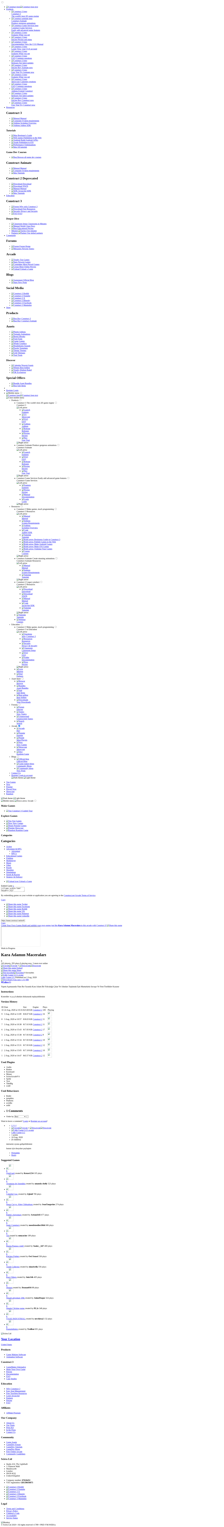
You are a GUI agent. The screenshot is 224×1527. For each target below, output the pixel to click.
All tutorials (22, 147)
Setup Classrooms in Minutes (34, 224)
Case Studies (11, 1379)
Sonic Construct (13, 1225)
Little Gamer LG (8, 977)
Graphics (23, 343)
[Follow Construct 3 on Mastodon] (21, 305)
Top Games (24, 260)
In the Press (11, 1430)
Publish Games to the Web (45, 542)
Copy (3, 900)
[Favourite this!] (12, 973)
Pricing (9, 1372)
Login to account (26, 775)
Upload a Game (26, 269)
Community (11, 235)
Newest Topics (27, 249)
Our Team (10, 1425)
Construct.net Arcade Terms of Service (79, 895)
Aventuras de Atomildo (16, 1184)
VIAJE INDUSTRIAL (16, 1319)
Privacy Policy (12, 1511)
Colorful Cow (12, 1194)
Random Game (21, 830)
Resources (10, 107)
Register (9, 390)
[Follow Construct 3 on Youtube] (20, 296)
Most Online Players (27, 267)
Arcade (14, 726)
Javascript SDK (24, 191)
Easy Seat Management (15, 1391)
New (8, 784)
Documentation (12, 1374)
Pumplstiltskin (12, 1329)
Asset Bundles (25, 383)
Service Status (12, 1518)
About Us (10, 1423)
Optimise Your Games (43, 549)
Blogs (14, 757)
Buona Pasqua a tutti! (15, 1246)
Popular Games (19, 826)
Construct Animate (37, 445)
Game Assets (11, 1442)
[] (12, 1125)
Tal (7, 1235)
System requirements (30, 121)
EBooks (21, 336)
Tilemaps (21, 353)
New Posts (22, 282)
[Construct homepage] (22, 7)
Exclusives (21, 372)
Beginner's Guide (24, 135)
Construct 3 (36, 403)
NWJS (25, 186)
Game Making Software (16, 1354)
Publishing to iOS (26, 142)
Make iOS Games (41, 546)
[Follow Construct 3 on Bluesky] (20, 300)
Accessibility (11, 1516)
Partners (9, 1398)
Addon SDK (25, 125)
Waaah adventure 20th (15, 1298)
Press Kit (10, 1427)
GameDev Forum (13, 1444)
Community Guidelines (15, 1454)
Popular (9, 787)
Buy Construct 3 (24, 318)
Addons (22, 332)
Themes (22, 350)
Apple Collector (13, 1267)
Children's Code (12, 1513)
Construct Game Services (42, 478)
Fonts (19, 339)
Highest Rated (25, 370)
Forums (14, 705)
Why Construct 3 (13, 1389)
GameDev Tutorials (14, 1447)
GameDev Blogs (13, 1449)
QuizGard (10, 1173)
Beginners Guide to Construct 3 (47, 539)
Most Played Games (30, 264)
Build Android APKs (29, 140)
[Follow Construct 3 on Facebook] (21, 303)
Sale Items (21, 386)
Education (10, 195)
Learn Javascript (13, 1396)
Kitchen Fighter (13, 1256)
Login (15, 390)
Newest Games (24, 262)
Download (26, 184)
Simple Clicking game (15, 1308)
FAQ (20, 214)
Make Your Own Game (15, 1369)
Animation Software (14, 1357)
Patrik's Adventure (14, 1215)
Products (9, 9)
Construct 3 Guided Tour (22, 811)
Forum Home (24, 246)
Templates (23, 348)
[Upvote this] (9, 966)
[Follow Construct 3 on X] (18, 298)
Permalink (15, 1153)
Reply (13, 1155)
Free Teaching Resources (16, 1393)
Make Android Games (43, 544)
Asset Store (16, 679)
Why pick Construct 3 (28, 206)
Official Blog (28, 280)
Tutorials (21, 173)
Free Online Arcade (14, 1451)
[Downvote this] (30, 966)
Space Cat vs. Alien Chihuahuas (19, 1204)
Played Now (11, 789)
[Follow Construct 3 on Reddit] (20, 293)
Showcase (10, 791)
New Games (17, 823)
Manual (23, 118)
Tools (19, 355)
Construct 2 (28, 582)
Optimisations (30, 145)
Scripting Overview (28, 123)
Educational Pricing (25, 228)
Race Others (11, 1277)
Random (9, 794)
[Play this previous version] (50, 1015)
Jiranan (9, 1287)
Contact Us (16, 773)
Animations (25, 334)
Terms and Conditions (15, 1509)
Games (21, 341)
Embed (19, 968)
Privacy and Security (29, 211)
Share (18, 970)
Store (8, 307)
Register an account (39, 1121)
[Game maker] (22, 395)
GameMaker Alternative (16, 1367)
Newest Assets (27, 365)
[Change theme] (23, 778)
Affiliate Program (13, 1413)
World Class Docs (27, 226)
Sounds (27, 346)
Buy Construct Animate (27, 321)
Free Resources (28, 209)
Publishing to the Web (32, 138)
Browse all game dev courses (29, 157)
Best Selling (24, 368)
